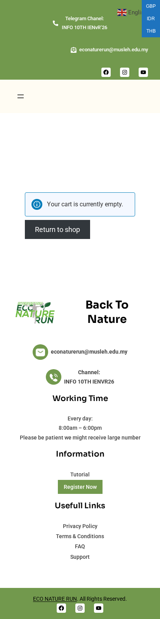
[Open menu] (20, 96)
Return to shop (57, 229)
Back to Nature (107, 312)
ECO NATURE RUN (55, 599)
